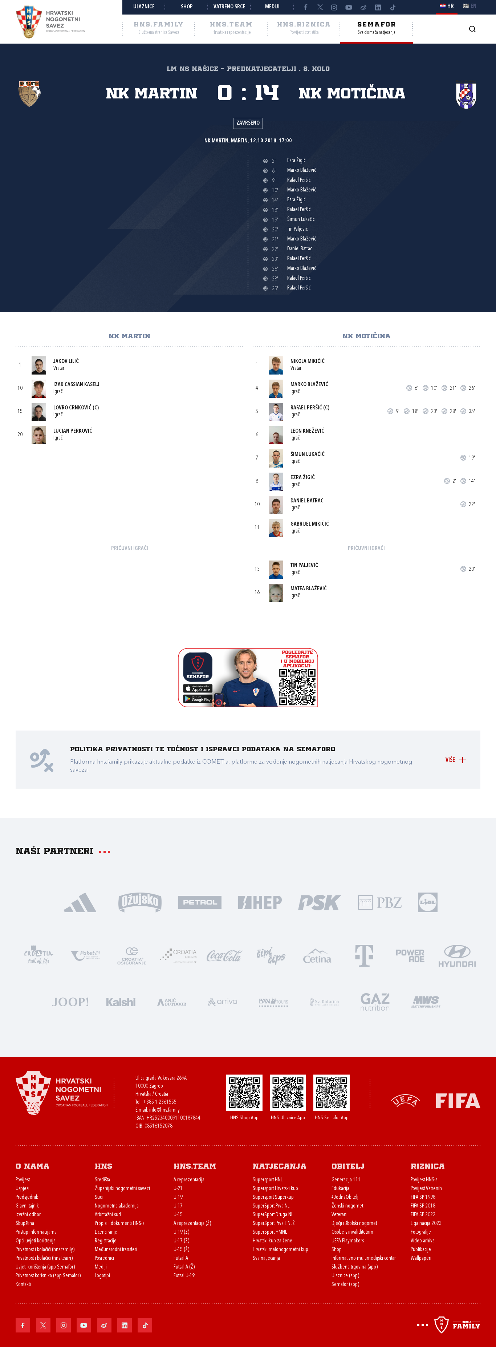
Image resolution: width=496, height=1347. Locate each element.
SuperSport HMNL (270, 1232)
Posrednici (104, 1258)
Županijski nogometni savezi (122, 1189)
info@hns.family (164, 1110)
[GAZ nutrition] (375, 1001)
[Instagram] (334, 7)
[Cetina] (317, 955)
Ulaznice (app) (345, 1276)
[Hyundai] (457, 955)
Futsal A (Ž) (184, 1267)
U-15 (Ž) (181, 1250)
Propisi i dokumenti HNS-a (120, 1223)
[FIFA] (458, 1100)
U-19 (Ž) (181, 1232)
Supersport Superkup (273, 1197)
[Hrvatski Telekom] (364, 955)
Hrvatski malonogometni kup (280, 1250)
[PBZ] (380, 901)
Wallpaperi (421, 1258)
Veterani (339, 1215)
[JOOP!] (70, 1001)
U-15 (178, 1215)
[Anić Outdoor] (171, 1001)
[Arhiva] (472, 28)
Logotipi (102, 1276)
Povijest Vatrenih (426, 1189)
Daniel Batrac (307, 501)
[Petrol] (200, 901)
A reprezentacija (189, 1180)
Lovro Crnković (72, 408)
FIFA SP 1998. (423, 1197)
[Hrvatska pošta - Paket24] (85, 955)
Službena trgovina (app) (355, 1267)
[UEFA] (405, 1100)
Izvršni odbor (28, 1215)
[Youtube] (349, 7)
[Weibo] (363, 7)
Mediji (272, 7)
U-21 (178, 1189)
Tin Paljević (304, 566)
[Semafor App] (248, 705)
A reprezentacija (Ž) (192, 1223)
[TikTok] (392, 7)
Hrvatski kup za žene (272, 1241)
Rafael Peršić (306, 408)
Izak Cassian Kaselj (76, 385)
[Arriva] (222, 1001)
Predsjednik (27, 1197)
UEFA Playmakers (348, 1241)
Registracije (106, 1241)
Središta (102, 1180)
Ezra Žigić (302, 478)
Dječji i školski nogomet (354, 1223)
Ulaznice (144, 7)
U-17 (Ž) (181, 1241)
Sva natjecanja (266, 1258)
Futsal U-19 (184, 1276)
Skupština (25, 1223)
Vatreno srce (229, 7)
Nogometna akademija (117, 1206)
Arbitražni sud (108, 1215)
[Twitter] (320, 7)
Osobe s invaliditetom (352, 1232)
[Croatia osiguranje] (132, 955)
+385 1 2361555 (159, 1102)
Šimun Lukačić (307, 454)
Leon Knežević (307, 431)
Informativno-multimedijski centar (364, 1258)
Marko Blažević (309, 385)
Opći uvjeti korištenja (36, 1241)
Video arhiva (423, 1241)
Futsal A (181, 1258)
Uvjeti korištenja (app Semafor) (45, 1267)
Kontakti (23, 1284)
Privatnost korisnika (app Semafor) (48, 1276)
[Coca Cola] (225, 955)
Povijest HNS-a (424, 1180)
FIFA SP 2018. (423, 1206)
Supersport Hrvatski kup (275, 1189)
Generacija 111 (346, 1180)
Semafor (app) (345, 1284)
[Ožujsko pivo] (140, 901)
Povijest (23, 1180)
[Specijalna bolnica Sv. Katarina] (324, 1001)
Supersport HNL (267, 1180)
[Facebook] (305, 7)
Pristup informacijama (36, 1232)
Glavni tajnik (27, 1206)
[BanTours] (273, 1001)
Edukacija (340, 1189)
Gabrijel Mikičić (309, 524)
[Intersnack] (271, 955)
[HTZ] (39, 955)
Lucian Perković (72, 431)
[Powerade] (410, 955)
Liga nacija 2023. (427, 1223)
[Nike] (80, 901)
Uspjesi (22, 1189)
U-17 (178, 1206)
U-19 (178, 1197)
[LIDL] (428, 901)
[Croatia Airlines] (178, 955)
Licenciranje (106, 1232)
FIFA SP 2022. (423, 1215)
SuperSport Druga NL (273, 1215)
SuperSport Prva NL (271, 1206)
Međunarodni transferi (116, 1250)
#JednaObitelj (345, 1197)
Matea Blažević (308, 589)
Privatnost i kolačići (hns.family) (45, 1250)
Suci (99, 1197)
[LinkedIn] (378, 7)
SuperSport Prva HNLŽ (274, 1223)
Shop (187, 7)
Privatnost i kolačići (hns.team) (44, 1258)
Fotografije (421, 1232)
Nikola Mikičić (307, 361)
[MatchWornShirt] (426, 1001)
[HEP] (260, 901)
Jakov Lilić (66, 361)
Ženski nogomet (347, 1206)
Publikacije (421, 1250)
